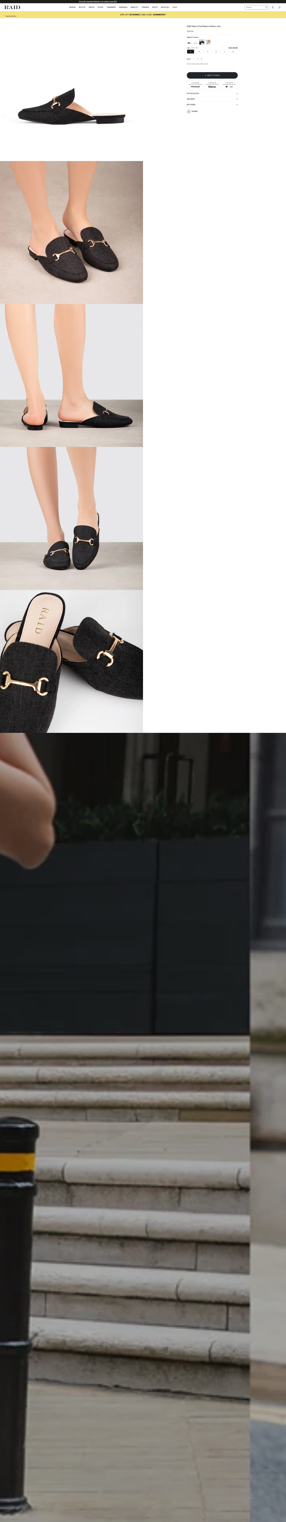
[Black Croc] (189, 42)
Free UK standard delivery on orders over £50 (143, 2)
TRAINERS (111, 7)
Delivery (191, 99)
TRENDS (145, 7)
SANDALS (123, 7)
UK (188, 48)
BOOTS (82, 7)
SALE (175, 7)
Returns (191, 105)
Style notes (193, 93)
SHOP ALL (165, 7)
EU (197, 48)
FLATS (100, 7)
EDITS (155, 7)
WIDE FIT (134, 7)
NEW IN (72, 7)
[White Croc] (195, 42)
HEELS (91, 7)
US (193, 48)
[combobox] (256, 7)
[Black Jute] (201, 42)
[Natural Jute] (208, 42)
